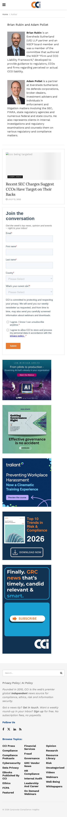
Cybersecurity (11, 763)
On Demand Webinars (31, 792)
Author (14, 14)
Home (5, 14)
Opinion (51, 745)
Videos (50, 772)
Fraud (28, 753)
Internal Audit (33, 778)
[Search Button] (61, 673)
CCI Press (8, 745)
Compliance (15, 177)
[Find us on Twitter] (8, 729)
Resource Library (52, 757)
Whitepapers (54, 786)
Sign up (38, 711)
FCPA (5, 787)
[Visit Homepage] (36, 5)
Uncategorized (55, 767)
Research (52, 750)
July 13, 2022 (14, 199)
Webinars (52, 777)
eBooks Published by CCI (10, 775)
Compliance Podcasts (10, 757)
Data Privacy (10, 767)
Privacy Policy (11, 682)
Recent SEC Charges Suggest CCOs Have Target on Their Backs (30, 189)
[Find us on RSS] (20, 729)
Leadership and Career (31, 785)
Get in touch (30, 707)
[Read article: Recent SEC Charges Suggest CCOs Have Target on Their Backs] (33, 166)
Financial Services (30, 747)
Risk (49, 763)
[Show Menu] (4, 5)
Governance (32, 758)
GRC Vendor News (32, 764)
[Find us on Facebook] (3, 729)
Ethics (6, 783)
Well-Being (53, 781)
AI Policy (27, 682)
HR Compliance (31, 772)
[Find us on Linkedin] (14, 729)
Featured (8, 792)
